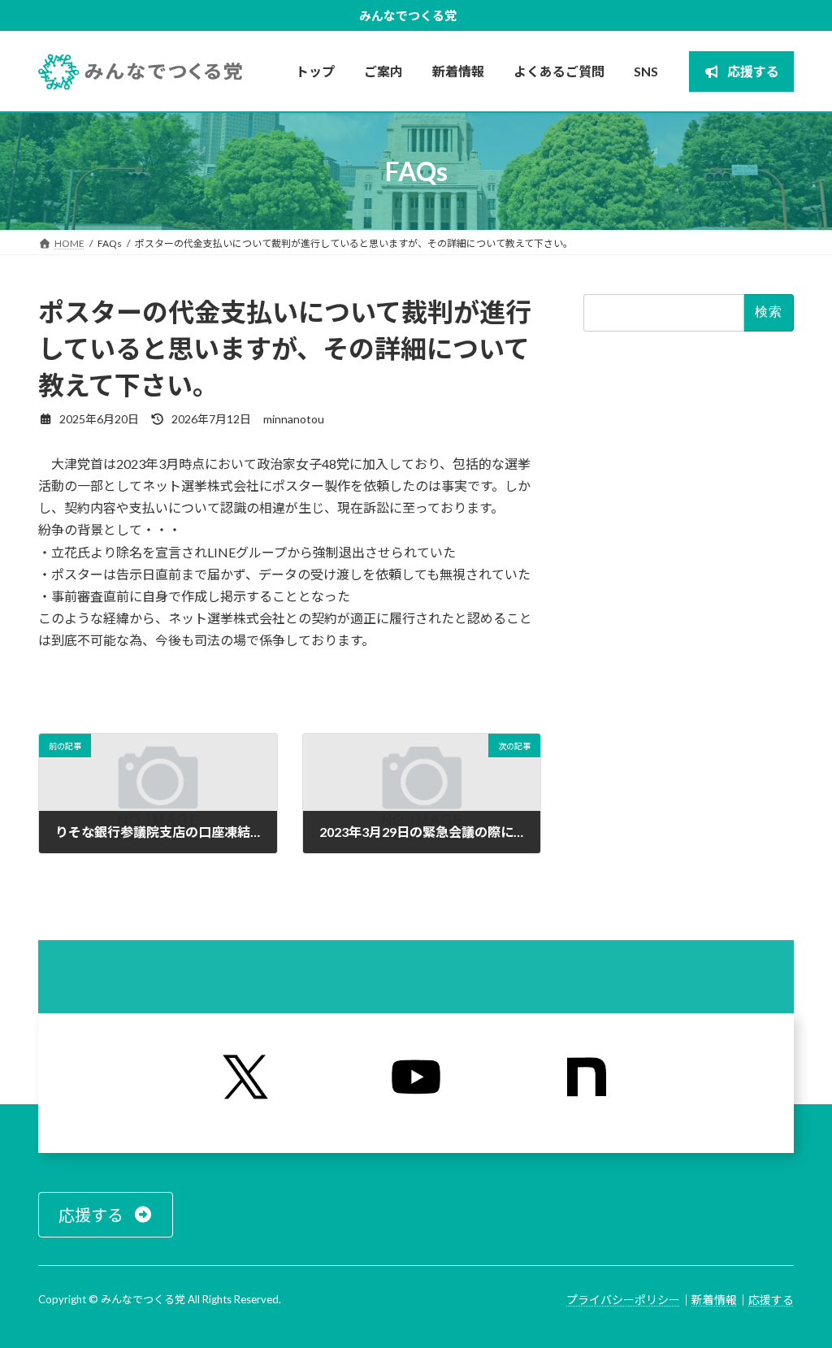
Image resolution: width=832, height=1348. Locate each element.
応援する (771, 1300)
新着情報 (714, 1300)
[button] (105, 1214)
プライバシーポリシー (623, 1300)
